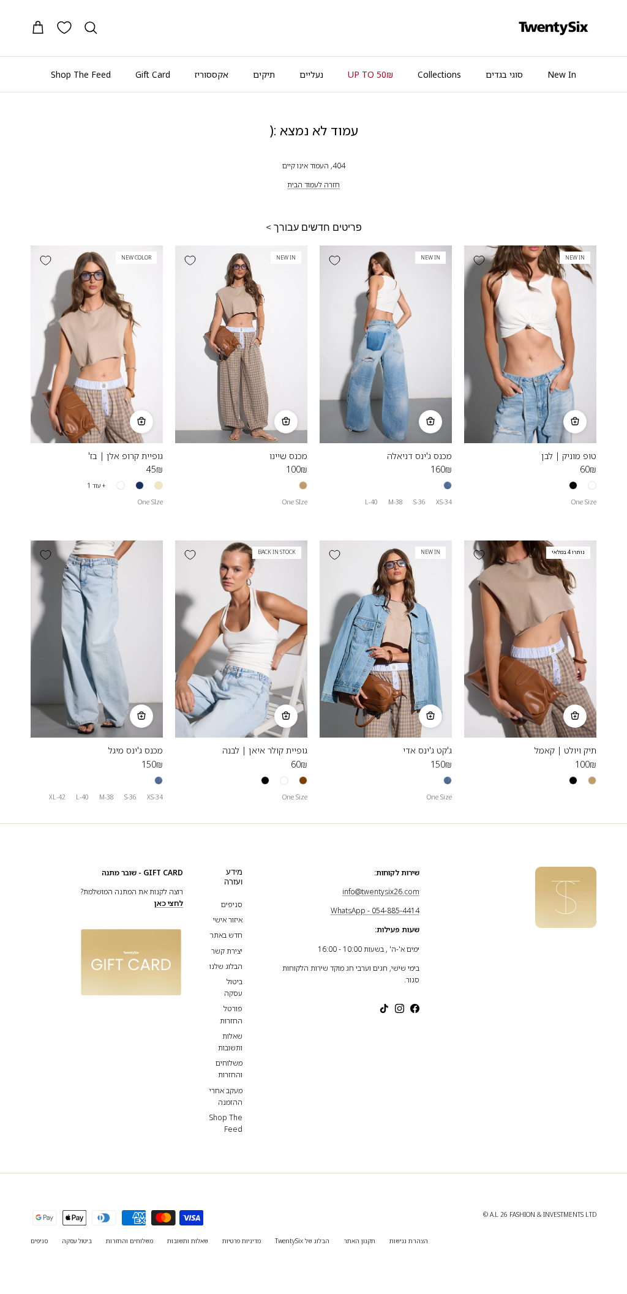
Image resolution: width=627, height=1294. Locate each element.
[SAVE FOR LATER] (479, 260)
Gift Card (152, 74)
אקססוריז (211, 74)
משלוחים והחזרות (129, 1240)
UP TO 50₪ (370, 74)
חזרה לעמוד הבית (313, 184)
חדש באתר (226, 935)
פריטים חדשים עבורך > (314, 227)
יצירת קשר (226, 951)
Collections (439, 74)
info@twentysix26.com (380, 891)
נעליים (311, 74)
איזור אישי (227, 919)
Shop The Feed (81, 74)
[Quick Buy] (575, 421)
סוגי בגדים (504, 74)
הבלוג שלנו (225, 966)
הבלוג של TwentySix (302, 1240)
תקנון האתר (359, 1240)
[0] (64, 27)
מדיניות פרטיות (241, 1240)
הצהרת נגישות (408, 1240)
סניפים (231, 904)
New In (561, 74)
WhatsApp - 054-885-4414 (375, 910)
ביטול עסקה (77, 1240)
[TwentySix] (553, 28)
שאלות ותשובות (187, 1240)
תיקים (264, 74)
